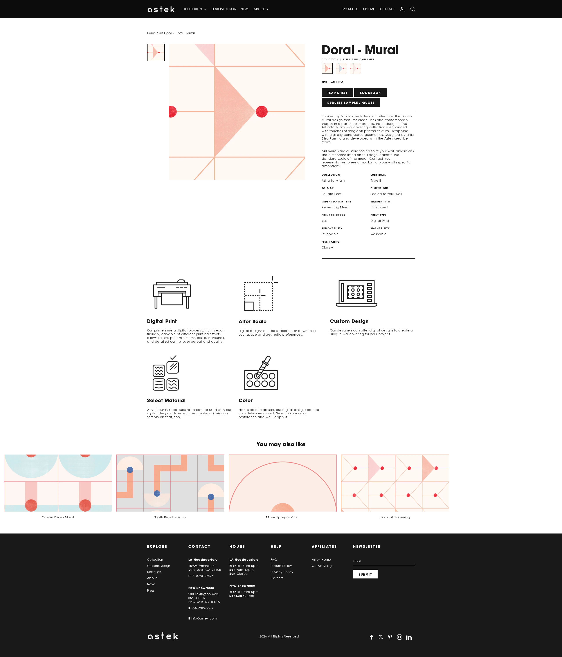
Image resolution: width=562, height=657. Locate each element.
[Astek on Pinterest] (390, 637)
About (259, 9)
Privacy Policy (282, 572)
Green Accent (355, 68)
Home (151, 33)
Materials (154, 572)
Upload (369, 9)
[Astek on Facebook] (371, 637)
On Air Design (323, 566)
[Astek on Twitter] (380, 637)
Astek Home (321, 559)
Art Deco (165, 33)
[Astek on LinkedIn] (409, 637)
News (245, 9)
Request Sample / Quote (350, 102)
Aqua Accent (341, 68)
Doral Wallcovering (395, 517)
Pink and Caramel (327, 68)
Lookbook (370, 93)
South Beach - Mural (170, 517)
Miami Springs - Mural (282, 517)
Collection (192, 9)
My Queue (350, 9)
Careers (277, 578)
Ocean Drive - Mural (58, 517)
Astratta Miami (334, 180)
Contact (387, 9)
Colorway (348, 59)
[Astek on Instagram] (399, 637)
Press (150, 591)
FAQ (274, 559)
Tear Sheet (337, 93)
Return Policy (281, 566)
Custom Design (223, 9)
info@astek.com (204, 618)
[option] (156, 52)
